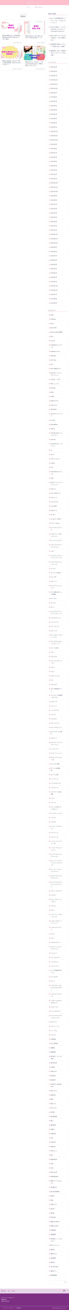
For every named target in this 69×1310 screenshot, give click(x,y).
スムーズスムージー (56, 727)
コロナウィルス (55, 676)
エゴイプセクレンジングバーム (56, 563)
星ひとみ (53, 1103)
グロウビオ (54, 656)
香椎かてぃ (54, 1271)
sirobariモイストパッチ (57, 415)
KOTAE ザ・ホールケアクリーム (56, 374)
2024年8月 (54, 67)
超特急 (53, 1249)
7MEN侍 (53, 319)
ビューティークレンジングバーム (56, 870)
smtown (53, 420)
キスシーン (54, 581)
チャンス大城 (54, 774)
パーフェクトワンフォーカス (56, 842)
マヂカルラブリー (56, 942)
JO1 (52, 364)
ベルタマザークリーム (56, 928)
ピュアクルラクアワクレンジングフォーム (56, 884)
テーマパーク (54, 779)
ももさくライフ (34, 2)
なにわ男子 (54, 506)
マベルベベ (54, 953)
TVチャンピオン (55, 459)
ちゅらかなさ (54, 501)
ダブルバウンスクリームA (56, 758)
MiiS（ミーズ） (55, 383)
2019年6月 (54, 298)
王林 (52, 1163)
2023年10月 (54, 88)
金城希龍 (53, 1258)
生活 (52, 1168)
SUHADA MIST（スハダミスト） (56, 434)
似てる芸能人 (54, 1043)
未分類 (53, 1112)
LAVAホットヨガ (55, 379)
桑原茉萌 (53, 1125)
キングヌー (54, 598)
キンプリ (53, 603)
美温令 (53, 1213)
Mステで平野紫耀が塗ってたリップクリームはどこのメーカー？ (58, 20)
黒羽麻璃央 (54, 1275)
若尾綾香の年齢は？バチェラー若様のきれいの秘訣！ (58, 45)
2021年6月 (54, 208)
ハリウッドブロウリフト (56, 827)
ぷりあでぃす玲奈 (56, 519)
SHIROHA (54, 409)
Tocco (52, 454)
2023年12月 (54, 80)
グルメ (53, 652)
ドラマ (53, 798)
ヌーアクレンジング (56, 813)
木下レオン (54, 1108)
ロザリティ (54, 1022)
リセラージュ (54, 1007)
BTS (52, 336)
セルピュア (54, 738)
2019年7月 (54, 294)
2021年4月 (54, 217)
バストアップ (54, 832)
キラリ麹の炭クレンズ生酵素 (56, 593)
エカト (53, 551)
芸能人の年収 (54, 1226)
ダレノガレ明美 (55, 764)
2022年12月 (54, 131)
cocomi (53, 340)
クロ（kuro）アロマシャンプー (56, 636)
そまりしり (54, 497)
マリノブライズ (55, 957)
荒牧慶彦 (53, 1234)
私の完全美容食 (55, 1191)
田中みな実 (54, 1172)
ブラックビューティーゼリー (56, 900)
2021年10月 (54, 191)
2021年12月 (54, 183)
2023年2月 (54, 122)
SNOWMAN (54, 424)
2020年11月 (54, 238)
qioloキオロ (54, 405)
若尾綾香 (53, 1230)
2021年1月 (54, 230)
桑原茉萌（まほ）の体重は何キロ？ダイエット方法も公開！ (58, 53)
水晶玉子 (53, 1142)
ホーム (28, 7)
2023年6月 (54, 105)
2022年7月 (54, 153)
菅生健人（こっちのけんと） (56, 1240)
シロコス (53, 714)
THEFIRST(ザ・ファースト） (57, 445)
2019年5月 (54, 303)
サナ (52, 680)
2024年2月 (54, 71)
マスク (53, 934)
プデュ (53, 910)
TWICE (53, 463)
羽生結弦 (53, 1217)
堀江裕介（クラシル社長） (56, 1057)
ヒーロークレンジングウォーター (56, 855)
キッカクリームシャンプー (56, 587)
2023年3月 (54, 118)
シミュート (54, 706)
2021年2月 (54, 225)
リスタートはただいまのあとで (56, 1001)
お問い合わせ (39, 7)
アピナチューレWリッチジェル (56, 535)
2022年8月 (54, 148)
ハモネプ (53, 822)
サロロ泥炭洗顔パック (56, 690)
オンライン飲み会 (56, 572)
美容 (52, 1200)
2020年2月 (54, 277)
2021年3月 (54, 221)
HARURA (53, 355)
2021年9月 (54, 195)
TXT (52, 467)
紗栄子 (53, 1196)
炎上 (52, 1155)
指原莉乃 (53, 1095)
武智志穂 (53, 1133)
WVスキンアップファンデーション (57, 483)
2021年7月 (54, 204)
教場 (52, 1099)
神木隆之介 (54, 1187)
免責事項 (19, 1307)
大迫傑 (53, 1067)
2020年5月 (54, 264)
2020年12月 (54, 234)
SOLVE (53, 428)
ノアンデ (53, 817)
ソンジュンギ (54, 749)
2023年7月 (54, 101)
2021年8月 (54, 200)
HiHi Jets (53, 360)
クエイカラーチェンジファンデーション (56, 612)
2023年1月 (54, 127)
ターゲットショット (56, 753)
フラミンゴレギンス (56, 891)
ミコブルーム (54, 961)
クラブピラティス (56, 618)
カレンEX (53, 577)
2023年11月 (54, 84)
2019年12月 (54, 286)
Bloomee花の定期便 (56, 332)
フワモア (53, 895)
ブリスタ (53, 906)
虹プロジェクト (55, 1245)
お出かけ (53, 489)
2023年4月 (54, 114)
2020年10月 (54, 243)
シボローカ (54, 701)
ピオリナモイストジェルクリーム (56, 877)
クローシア (54, 630)
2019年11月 (54, 290)
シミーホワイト (55, 710)
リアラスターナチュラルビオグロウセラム (56, 987)
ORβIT (53, 396)
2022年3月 (54, 170)
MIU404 (53, 388)
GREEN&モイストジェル (56, 346)
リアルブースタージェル (56, 995)
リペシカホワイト (56, 1011)
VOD (52, 478)
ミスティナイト (55, 966)
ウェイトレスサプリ (56, 540)
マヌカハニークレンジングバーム (56, 948)
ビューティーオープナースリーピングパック (56, 863)
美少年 (53, 1208)
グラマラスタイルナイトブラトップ (56, 642)
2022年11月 (54, 135)
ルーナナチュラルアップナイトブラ (56, 1016)
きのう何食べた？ (56, 493)
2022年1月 (54, 178)
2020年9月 (54, 247)
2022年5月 (54, 161)
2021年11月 (54, 187)
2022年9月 (54, 144)
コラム (53, 667)
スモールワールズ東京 (56, 733)
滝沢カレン (54, 1150)
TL (51, 450)
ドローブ (53, 802)
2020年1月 (54, 281)
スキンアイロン (55, 723)
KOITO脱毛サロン (56, 368)
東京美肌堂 (54, 1116)
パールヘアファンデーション (56, 849)
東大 (52, 1120)
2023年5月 (54, 110)
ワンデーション (55, 1026)
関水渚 (53, 1262)
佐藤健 (53, 1047)
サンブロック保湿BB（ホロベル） (57, 696)
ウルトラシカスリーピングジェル (56, 546)
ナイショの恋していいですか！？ (56, 808)
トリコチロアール (56, 783)
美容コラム (54, 1204)
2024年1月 (54, 75)
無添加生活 (54, 1159)
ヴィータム (54, 1030)
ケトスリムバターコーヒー (56, 662)
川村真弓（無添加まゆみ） (56, 1085)
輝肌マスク (54, 1253)
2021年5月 (54, 213)
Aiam (52, 323)
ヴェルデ (53, 1035)
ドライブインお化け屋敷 (56, 793)
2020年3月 (54, 273)
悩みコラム (54, 1090)
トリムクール (54, 787)
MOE (52, 392)
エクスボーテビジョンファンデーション (56, 556)
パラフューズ (54, 837)
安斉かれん (54, 1071)
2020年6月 (54, 260)
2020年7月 (54, 255)
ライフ (53, 981)
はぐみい (53, 514)
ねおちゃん (54, 510)
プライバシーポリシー (8, 1297)
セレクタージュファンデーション (56, 743)
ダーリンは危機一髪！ (56, 769)
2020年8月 (54, 251)
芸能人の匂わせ (55, 1221)
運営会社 (4, 1299)
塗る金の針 (54, 1062)
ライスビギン (54, 976)
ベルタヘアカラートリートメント (56, 922)
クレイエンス (54, 622)
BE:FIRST (54, 327)
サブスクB (54, 684)
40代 (52, 315)
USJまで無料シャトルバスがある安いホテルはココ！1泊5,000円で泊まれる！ (58, 29)
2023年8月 (54, 97)
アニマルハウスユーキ (56, 528)
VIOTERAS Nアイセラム (56, 473)
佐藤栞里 (53, 1052)
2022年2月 (54, 174)
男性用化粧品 (54, 1176)
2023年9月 (54, 92)
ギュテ (53, 607)
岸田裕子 (53, 1080)
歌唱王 (53, 1129)
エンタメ (53, 568)
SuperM (53, 439)
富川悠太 (53, 1075)
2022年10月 (54, 140)
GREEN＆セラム (55, 351)
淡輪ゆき (53, 1146)
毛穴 (52, 1138)
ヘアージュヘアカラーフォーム (56, 915)
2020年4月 (54, 268)
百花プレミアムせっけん (56, 1182)
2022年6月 (54, 157)
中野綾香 (53, 1039)
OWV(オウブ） (55, 400)
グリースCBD (54, 648)
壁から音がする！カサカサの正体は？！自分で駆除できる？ (58, 38)
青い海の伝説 (54, 1266)
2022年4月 (54, 165)
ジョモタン (54, 718)
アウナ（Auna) (55, 523)
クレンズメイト (55, 626)
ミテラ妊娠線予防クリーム (56, 971)
